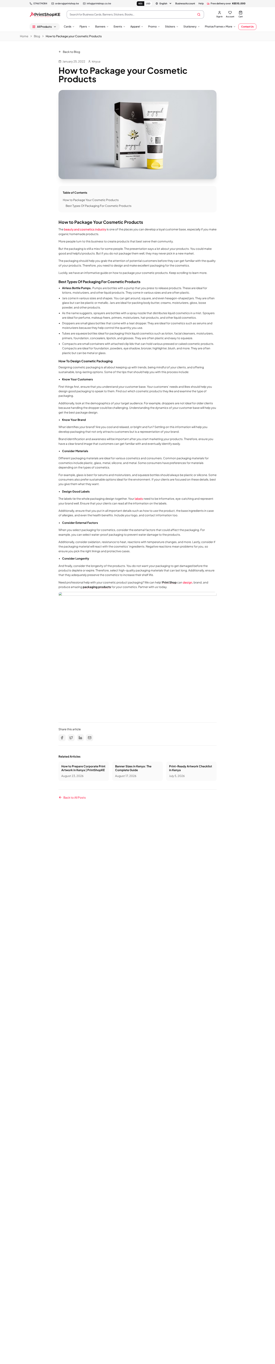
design (187, 582)
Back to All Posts (74, 797)
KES (140, 3)
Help (201, 3)
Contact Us (247, 26)
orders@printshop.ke (67, 3)
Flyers (83, 26)
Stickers (170, 26)
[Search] (198, 14)
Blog (37, 36)
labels (139, 498)
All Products (44, 26)
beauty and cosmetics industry (85, 229)
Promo (152, 26)
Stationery (190, 26)
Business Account (185, 3)
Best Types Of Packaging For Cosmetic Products (98, 205)
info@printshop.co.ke (99, 3)
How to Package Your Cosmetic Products (91, 200)
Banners (100, 26)
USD (148, 3)
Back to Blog (71, 51)
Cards (67, 26)
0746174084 (40, 3)
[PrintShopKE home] (45, 14)
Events (118, 26)
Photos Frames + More (218, 26)
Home (24, 36)
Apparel (135, 26)
